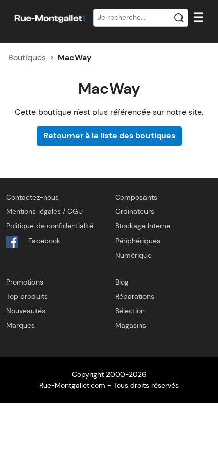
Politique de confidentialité (49, 225)
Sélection (130, 310)
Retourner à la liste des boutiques (109, 135)
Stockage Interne (142, 225)
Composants (136, 197)
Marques (20, 325)
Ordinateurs (134, 211)
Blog (122, 282)
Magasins (130, 325)
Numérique (133, 255)
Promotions (24, 282)
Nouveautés (25, 310)
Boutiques (27, 57)
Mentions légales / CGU (44, 211)
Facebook (43, 240)
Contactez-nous (32, 197)
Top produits (27, 296)
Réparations (134, 296)
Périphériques (137, 240)
